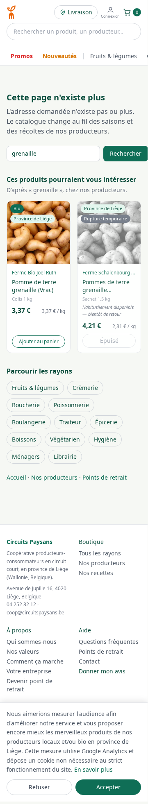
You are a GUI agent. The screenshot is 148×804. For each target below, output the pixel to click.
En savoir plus (93, 769)
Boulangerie (29, 422)
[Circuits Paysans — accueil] (11, 12)
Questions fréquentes (109, 641)
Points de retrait (104, 477)
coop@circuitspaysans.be (35, 612)
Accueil (16, 477)
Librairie (65, 456)
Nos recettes (96, 573)
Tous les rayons (100, 553)
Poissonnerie (71, 405)
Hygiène (105, 439)
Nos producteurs (54, 477)
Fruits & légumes (113, 56)
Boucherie (26, 405)
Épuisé (109, 340)
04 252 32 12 (21, 604)
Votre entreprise (29, 671)
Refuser (39, 787)
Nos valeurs (23, 651)
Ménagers (26, 456)
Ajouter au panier (39, 341)
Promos (22, 56)
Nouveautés (60, 56)
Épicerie (106, 422)
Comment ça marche (35, 661)
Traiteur (70, 422)
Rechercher (125, 153)
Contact (89, 661)
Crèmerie (85, 388)
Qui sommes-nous (32, 641)
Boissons (24, 439)
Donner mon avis (102, 671)
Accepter (108, 787)
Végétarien (65, 439)
